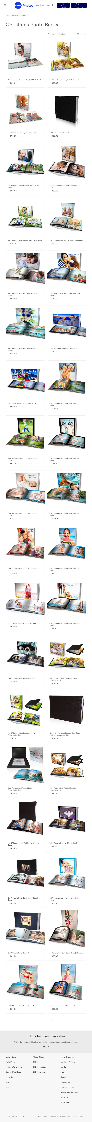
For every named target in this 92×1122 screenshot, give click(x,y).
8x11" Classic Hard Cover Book (20, 953)
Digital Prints (10, 1062)
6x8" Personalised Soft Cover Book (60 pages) (23, 514)
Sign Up (46, 1046)
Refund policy (42, 1116)
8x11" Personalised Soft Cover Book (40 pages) (64, 294)
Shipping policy (78, 1116)
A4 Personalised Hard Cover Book (62, 1006)
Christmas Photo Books (19, 15)
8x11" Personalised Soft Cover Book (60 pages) (23, 294)
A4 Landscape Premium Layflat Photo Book (24, 80)
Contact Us (65, 1082)
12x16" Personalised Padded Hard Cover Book (23, 187)
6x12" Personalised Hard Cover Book (22, 403)
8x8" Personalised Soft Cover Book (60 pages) (23, 459)
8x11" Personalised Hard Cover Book (63, 843)
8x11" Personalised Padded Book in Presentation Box (62, 789)
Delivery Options (67, 1087)
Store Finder (65, 1102)
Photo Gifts (10, 1077)
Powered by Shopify (29, 1117)
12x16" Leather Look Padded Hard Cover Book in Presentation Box (64, 734)
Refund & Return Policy (69, 1092)
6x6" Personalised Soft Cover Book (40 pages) (64, 569)
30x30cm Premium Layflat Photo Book (64, 80)
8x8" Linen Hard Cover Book (60, 133)
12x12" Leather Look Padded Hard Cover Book (23, 844)
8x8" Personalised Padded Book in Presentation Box (21, 789)
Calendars (9, 1082)
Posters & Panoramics (14, 1067)
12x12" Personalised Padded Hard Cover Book (64, 187)
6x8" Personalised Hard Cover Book (21, 678)
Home (7, 15)
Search (63, 1077)
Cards (8, 1087)
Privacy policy (53, 1116)
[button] (4, 5)
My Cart (64, 1067)
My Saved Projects (68, 1062)
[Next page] (52, 1020)
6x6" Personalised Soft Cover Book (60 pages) (23, 569)
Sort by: (51, 34)
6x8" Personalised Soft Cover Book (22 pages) (64, 624)
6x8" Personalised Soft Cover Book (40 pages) (64, 514)
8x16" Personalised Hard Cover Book (63, 348)
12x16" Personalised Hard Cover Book (22, 623)
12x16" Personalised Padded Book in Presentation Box (63, 679)
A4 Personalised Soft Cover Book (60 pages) (66, 953)
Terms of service (65, 1116)
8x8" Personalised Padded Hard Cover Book (66, 241)
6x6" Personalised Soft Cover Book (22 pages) (64, 404)
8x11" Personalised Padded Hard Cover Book (25, 241)
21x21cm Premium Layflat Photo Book (22, 133)
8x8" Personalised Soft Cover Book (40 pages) (64, 459)
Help (62, 1072)
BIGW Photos (19, 1117)
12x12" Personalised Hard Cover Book (22, 1006)
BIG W (35, 1062)
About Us (64, 1097)
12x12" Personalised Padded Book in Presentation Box (21, 734)
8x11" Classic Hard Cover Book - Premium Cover (24, 899)
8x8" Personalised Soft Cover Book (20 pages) (64, 899)
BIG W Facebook (39, 1067)
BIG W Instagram (39, 1072)
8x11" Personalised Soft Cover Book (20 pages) (23, 349)
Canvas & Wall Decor (14, 1072)
